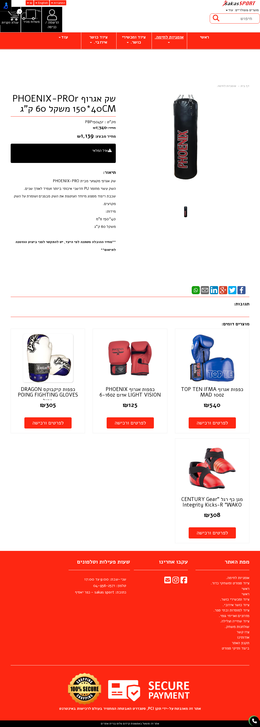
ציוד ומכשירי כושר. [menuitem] (134, 39)
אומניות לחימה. (226, 86)
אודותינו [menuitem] (243, 637)
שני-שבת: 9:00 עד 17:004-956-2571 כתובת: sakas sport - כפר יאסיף (100, 586)
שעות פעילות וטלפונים (103, 562)
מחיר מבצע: (105, 136)
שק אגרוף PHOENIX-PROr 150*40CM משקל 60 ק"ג (64, 104)
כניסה (52, 26)
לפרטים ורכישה (212, 422)
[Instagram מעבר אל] (175, 581)
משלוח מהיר (31, 22)
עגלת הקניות (10, 23)
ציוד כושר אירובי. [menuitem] (98, 39)
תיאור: (109, 172)
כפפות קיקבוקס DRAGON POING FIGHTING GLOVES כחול (48, 395)
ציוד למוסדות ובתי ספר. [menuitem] (231, 610)
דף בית (245, 86)
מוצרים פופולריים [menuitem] (247, 10)
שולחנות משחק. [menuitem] (237, 626)
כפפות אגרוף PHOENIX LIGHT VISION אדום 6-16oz (130, 392)
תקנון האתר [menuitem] (240, 642)
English (42, 3)
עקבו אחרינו (173, 562)
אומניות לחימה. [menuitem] (169, 37)
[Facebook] (241, 289)
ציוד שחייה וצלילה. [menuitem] (234, 621)
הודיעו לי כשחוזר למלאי (94, 156)
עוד (230, 10)
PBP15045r (94, 121)
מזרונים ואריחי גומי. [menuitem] (234, 615)
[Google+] (223, 289)
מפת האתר (237, 562)
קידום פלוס (123, 723)
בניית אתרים (108, 723)
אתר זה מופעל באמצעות (130, 723)
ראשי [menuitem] (204, 37)
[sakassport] (238, 3)
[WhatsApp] (196, 289)
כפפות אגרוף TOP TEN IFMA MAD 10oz (212, 392)
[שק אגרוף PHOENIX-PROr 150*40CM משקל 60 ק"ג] (185, 212)
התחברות (59, 3)
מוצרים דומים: (235, 324)
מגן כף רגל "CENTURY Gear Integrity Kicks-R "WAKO (212, 502)
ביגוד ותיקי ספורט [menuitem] (235, 648)
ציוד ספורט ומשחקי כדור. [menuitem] (230, 583)
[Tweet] (232, 289)
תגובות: (241, 304)
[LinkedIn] (214, 289)
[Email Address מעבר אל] (167, 581)
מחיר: (104, 127)
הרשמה (53, 22)
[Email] (205, 289)
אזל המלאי (100, 150)
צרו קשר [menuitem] (243, 632)
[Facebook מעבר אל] (184, 581)
